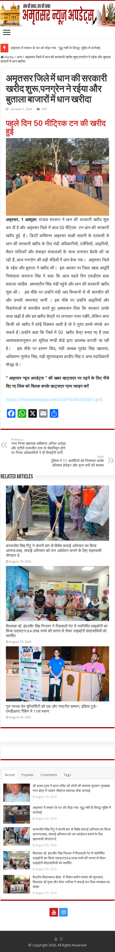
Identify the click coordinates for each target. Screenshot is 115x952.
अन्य (19, 57)
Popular (28, 775)
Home (9, 57)
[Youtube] (53, 912)
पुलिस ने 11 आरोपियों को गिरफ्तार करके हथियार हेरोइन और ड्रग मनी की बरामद (77, 461)
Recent (10, 775)
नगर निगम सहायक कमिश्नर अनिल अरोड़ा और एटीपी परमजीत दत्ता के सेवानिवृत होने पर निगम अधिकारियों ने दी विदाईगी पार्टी (38, 446)
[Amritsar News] (57, 14)
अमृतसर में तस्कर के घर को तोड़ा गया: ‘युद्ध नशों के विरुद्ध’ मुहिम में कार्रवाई (55, 48)
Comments (48, 775)
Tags (67, 775)
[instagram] (63, 912)
